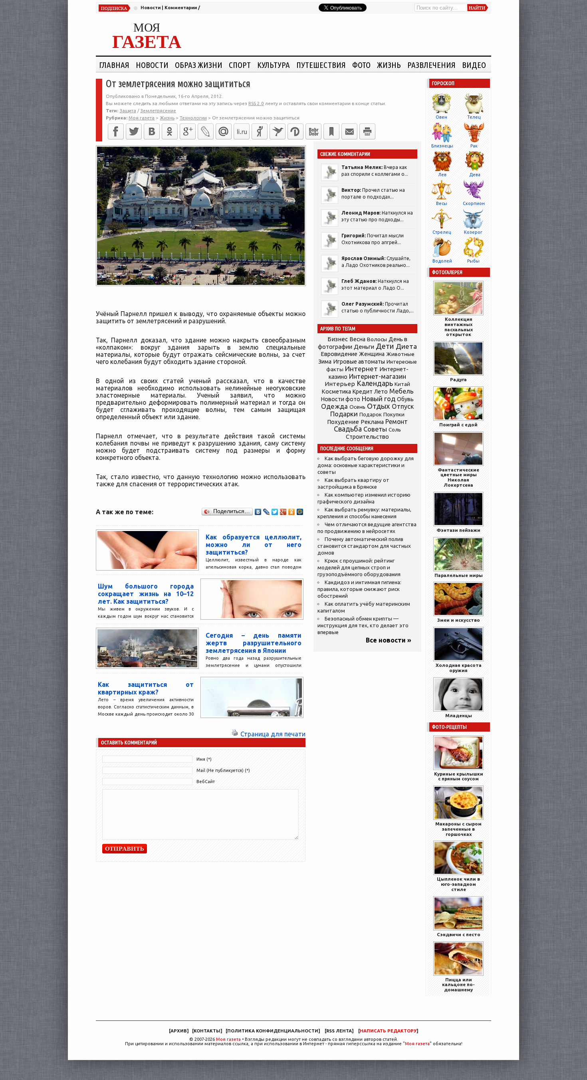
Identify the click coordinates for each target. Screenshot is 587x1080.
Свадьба (348, 429)
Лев (442, 174)
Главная (114, 65)
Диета (406, 346)
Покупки (394, 415)
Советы (375, 429)
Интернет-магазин (377, 376)
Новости (151, 7)
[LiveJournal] (206, 131)
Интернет (361, 368)
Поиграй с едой (458, 424)
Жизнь (389, 65)
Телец (473, 117)
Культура (273, 65)
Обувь (405, 399)
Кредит (363, 391)
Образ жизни (198, 65)
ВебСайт (205, 781)
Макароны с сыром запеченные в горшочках (458, 829)
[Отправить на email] (349, 131)
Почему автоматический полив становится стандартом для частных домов (364, 546)
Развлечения (431, 65)
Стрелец (441, 232)
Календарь (375, 383)
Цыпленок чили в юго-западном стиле (458, 884)
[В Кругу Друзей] (295, 131)
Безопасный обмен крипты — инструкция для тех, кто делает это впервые (363, 625)
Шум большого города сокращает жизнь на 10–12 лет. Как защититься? (146, 594)
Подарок (370, 415)
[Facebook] (116, 131)
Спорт (240, 65)
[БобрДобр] (313, 131)
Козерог (473, 232)
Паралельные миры (458, 575)
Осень (357, 407)
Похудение (343, 421)
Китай (402, 384)
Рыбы (473, 261)
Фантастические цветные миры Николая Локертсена (458, 477)
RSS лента (339, 1030)
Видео (474, 65)
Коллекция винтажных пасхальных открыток (458, 326)
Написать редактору (388, 1030)
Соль (395, 429)
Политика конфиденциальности (272, 1030)
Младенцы (458, 715)
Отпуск (403, 406)
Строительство (367, 436)
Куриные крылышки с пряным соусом (458, 776)
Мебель (401, 391)
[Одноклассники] (170, 131)
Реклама (372, 422)
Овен (441, 117)
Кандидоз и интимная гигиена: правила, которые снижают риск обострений (359, 589)
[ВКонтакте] (152, 131)
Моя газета (228, 1039)
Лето (381, 391)
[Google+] (188, 131)
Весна (357, 339)
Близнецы (442, 145)
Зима (324, 361)
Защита (127, 110)
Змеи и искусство (458, 620)
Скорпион (474, 203)
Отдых (378, 406)
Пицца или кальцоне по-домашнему (458, 984)
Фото (361, 65)
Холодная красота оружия (459, 667)
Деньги (364, 346)
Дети (385, 346)
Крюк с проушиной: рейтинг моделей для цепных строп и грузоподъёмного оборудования (359, 567)
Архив (179, 1030)
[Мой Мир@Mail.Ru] (224, 131)
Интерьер (340, 383)
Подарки (344, 414)
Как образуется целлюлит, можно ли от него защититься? (253, 544)
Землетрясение (158, 110)
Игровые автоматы (359, 361)
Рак (474, 145)
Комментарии (181, 7)
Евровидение (339, 353)
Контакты (207, 1030)
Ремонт (396, 421)
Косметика (336, 391)
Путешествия (321, 65)
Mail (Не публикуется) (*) (223, 770)
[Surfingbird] (278, 131)
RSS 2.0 (256, 103)
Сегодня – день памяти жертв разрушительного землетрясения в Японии (253, 643)
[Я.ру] (260, 131)
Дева (474, 174)
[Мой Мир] (300, 512)
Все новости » (388, 640)
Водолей (442, 261)
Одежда (334, 406)
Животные (400, 354)
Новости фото (340, 399)
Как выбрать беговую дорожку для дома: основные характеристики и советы (365, 465)
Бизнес (337, 339)
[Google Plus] (283, 512)
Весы (441, 203)
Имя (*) (204, 759)
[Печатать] (367, 131)
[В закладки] (331, 131)
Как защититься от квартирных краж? (146, 688)
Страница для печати (272, 734)
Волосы (377, 339)
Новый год (378, 398)
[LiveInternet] (242, 131)
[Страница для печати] (235, 734)
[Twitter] (134, 131)
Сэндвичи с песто (458, 934)
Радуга (458, 379)
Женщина (372, 354)
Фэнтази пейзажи (458, 530)
